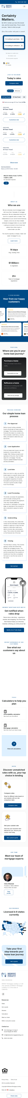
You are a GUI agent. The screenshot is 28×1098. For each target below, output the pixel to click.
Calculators (5, 1014)
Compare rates (14, 83)
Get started (14, 566)
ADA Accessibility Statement (8, 1083)
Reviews (4, 1010)
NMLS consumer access (8, 1021)
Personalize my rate (12, 373)
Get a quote (5, 1007)
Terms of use (14, 1079)
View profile (9, 892)
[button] (24, 6)
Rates (3, 1003)
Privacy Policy (5, 1079)
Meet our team (6, 1017)
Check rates (14, 1096)
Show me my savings (13, 395)
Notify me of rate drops (14, 630)
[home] (7, 6)
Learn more (14, 241)
